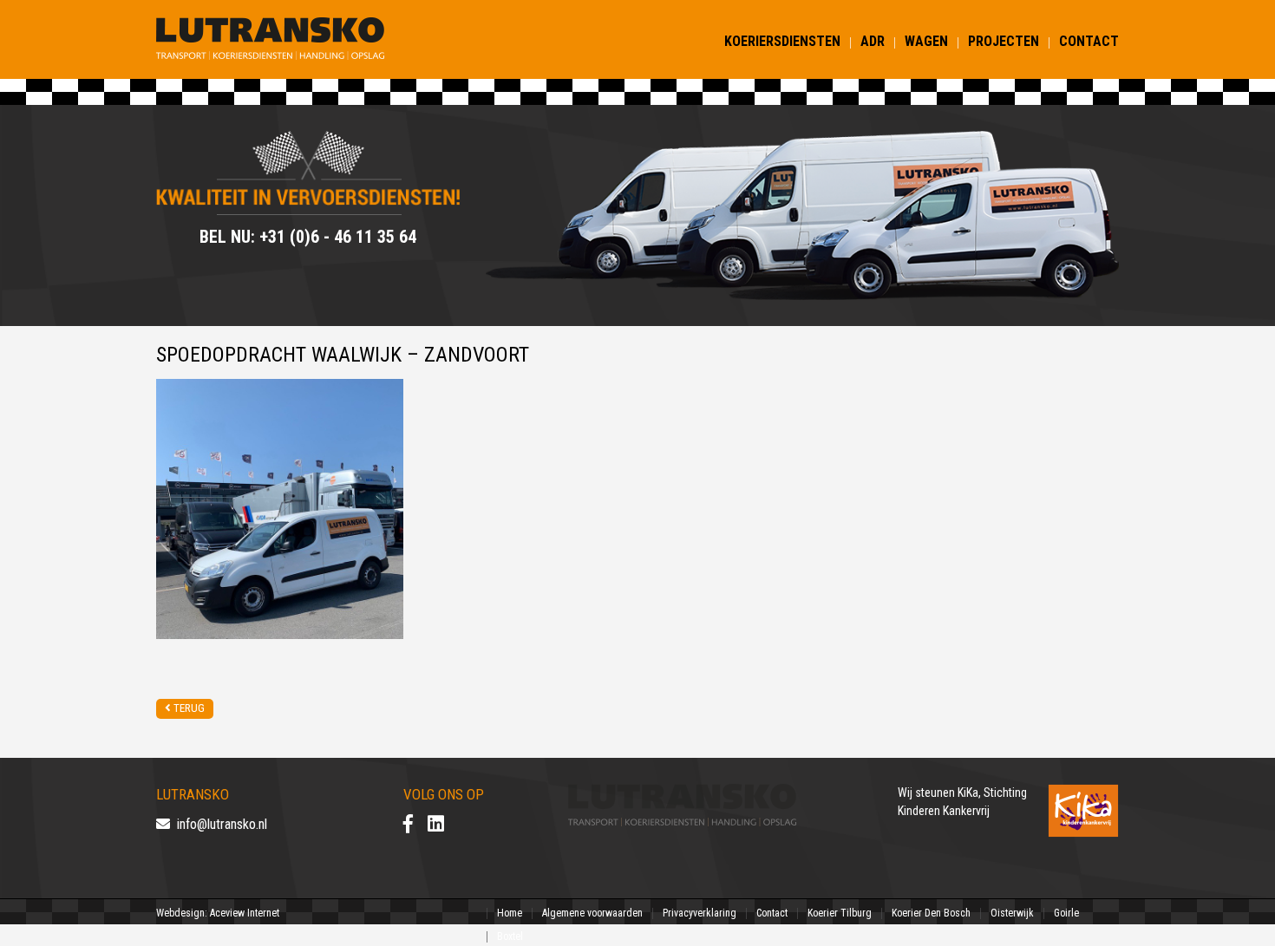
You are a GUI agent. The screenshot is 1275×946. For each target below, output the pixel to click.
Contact (1089, 41)
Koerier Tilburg (840, 913)
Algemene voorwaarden (592, 913)
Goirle (1066, 913)
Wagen (926, 41)
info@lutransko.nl (218, 824)
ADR (872, 41)
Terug (188, 707)
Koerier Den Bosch (931, 913)
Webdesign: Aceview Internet (217, 913)
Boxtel (510, 936)
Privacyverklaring (699, 913)
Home (509, 913)
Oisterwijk (1012, 913)
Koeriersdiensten (782, 41)
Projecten (1003, 41)
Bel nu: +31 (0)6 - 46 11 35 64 (307, 236)
